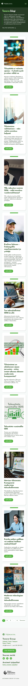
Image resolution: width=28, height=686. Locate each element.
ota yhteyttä (9, 650)
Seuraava (22, 620)
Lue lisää (9, 87)
